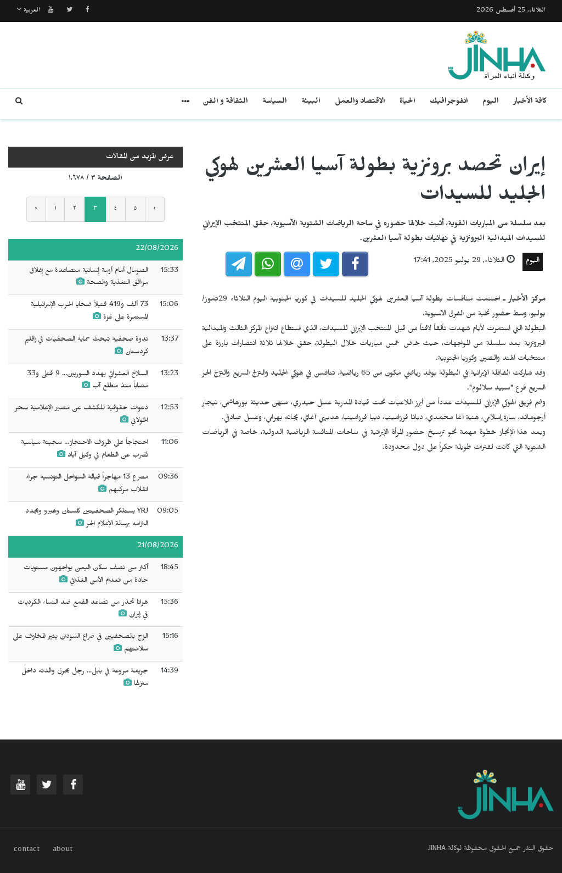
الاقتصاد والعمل (360, 102)
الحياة (407, 102)
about (62, 850)
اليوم (490, 102)
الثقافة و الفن (225, 102)
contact (27, 850)
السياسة (274, 102)
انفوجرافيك (449, 102)
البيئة (311, 102)
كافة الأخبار (530, 102)
